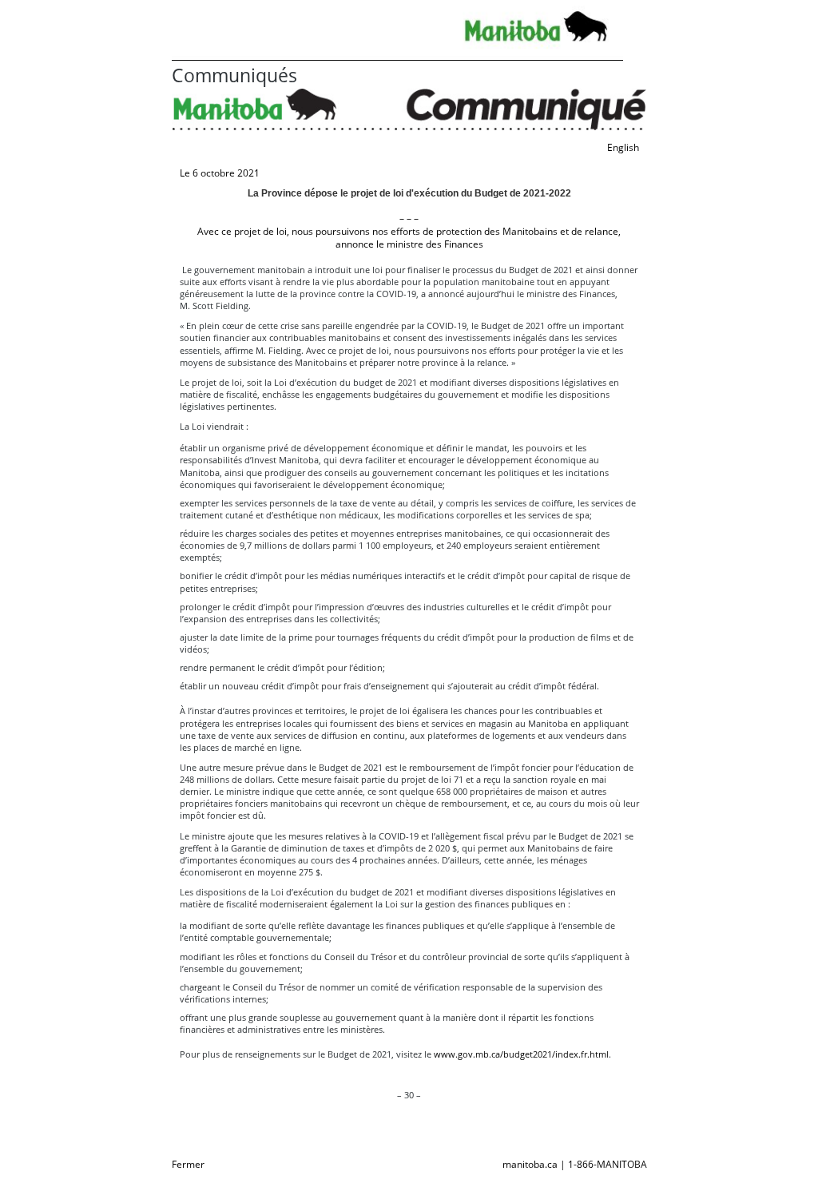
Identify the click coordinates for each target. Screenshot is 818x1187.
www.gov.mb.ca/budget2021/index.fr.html (521, 1054)
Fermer (188, 1164)
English (623, 147)
